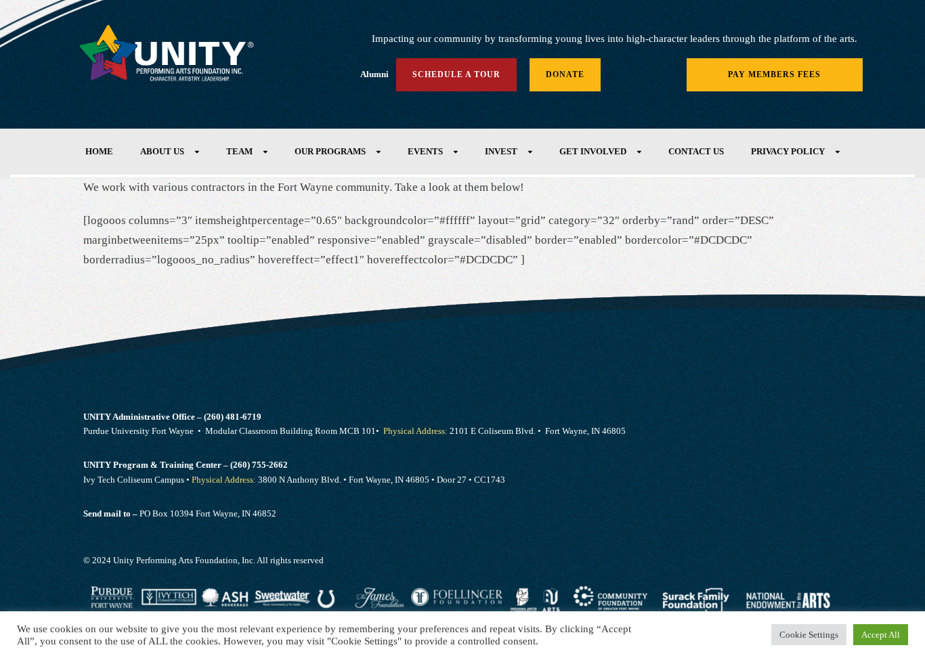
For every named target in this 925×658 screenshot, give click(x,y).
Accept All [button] (880, 635)
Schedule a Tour (456, 74)
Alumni (374, 74)
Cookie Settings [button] (808, 635)
